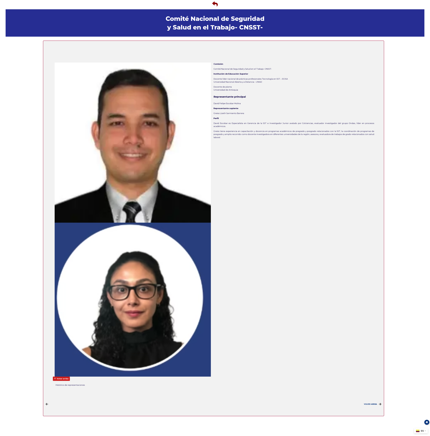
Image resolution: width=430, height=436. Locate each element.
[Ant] (129, 404)
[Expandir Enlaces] (426, 422)
